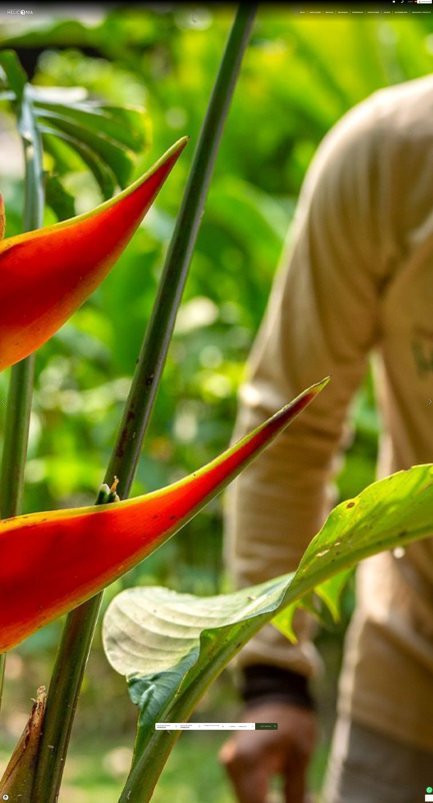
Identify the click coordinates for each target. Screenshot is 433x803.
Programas (343, 12)
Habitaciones (315, 12)
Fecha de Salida (186, 725)
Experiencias (357, 12)
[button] (430, 401)
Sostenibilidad (401, 12)
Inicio (302, 12)
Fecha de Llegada (163, 725)
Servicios (329, 12)
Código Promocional (211, 725)
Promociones (373, 12)
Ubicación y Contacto (421, 12)
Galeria (387, 12)
